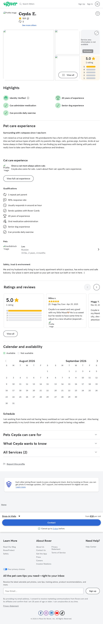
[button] (97, 4)
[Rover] (10, 4)
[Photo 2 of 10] (67, 42)
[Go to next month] (97, 361)
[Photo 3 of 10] (67, 68)
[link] (51, 249)
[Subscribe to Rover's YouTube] (56, 613)
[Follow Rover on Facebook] (40, 613)
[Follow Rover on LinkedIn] (51, 613)
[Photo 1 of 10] (28, 55)
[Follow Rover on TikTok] (62, 613)
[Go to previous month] (6, 361)
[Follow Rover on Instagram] (46, 613)
